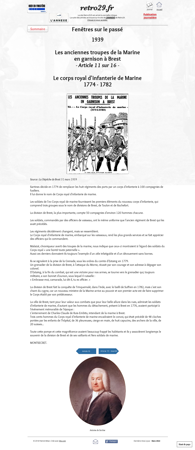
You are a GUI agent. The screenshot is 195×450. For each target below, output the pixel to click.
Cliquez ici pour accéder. (97, 20)
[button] (109, 351)
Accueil (159, 9)
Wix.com (62, 441)
